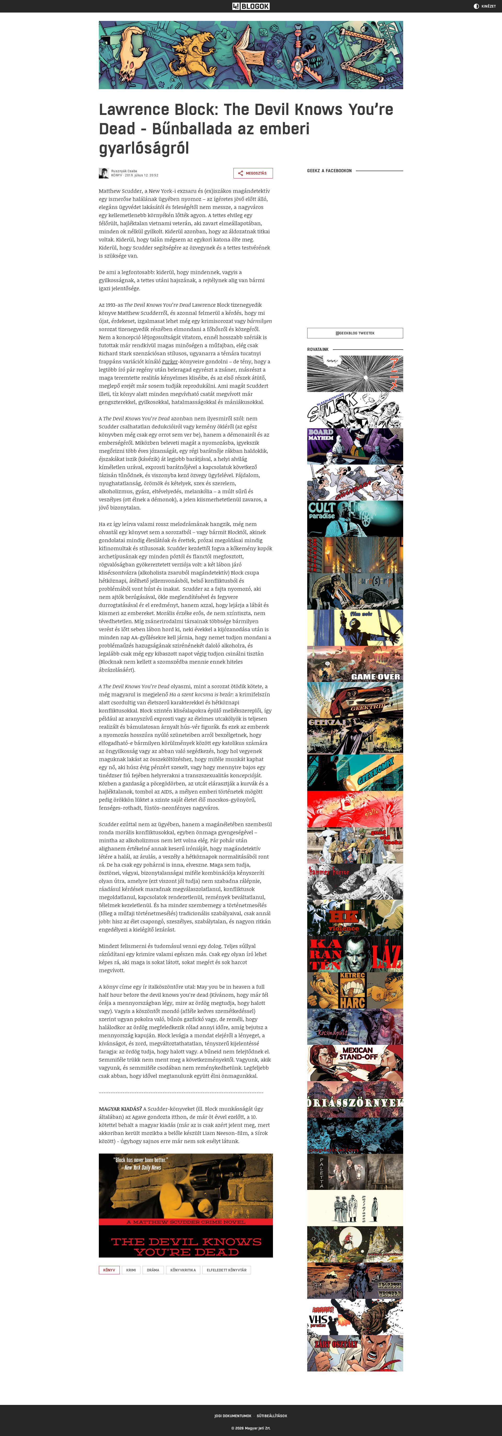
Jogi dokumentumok (233, 1416)
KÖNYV (116, 175)
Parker (170, 361)
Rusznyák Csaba (124, 171)
